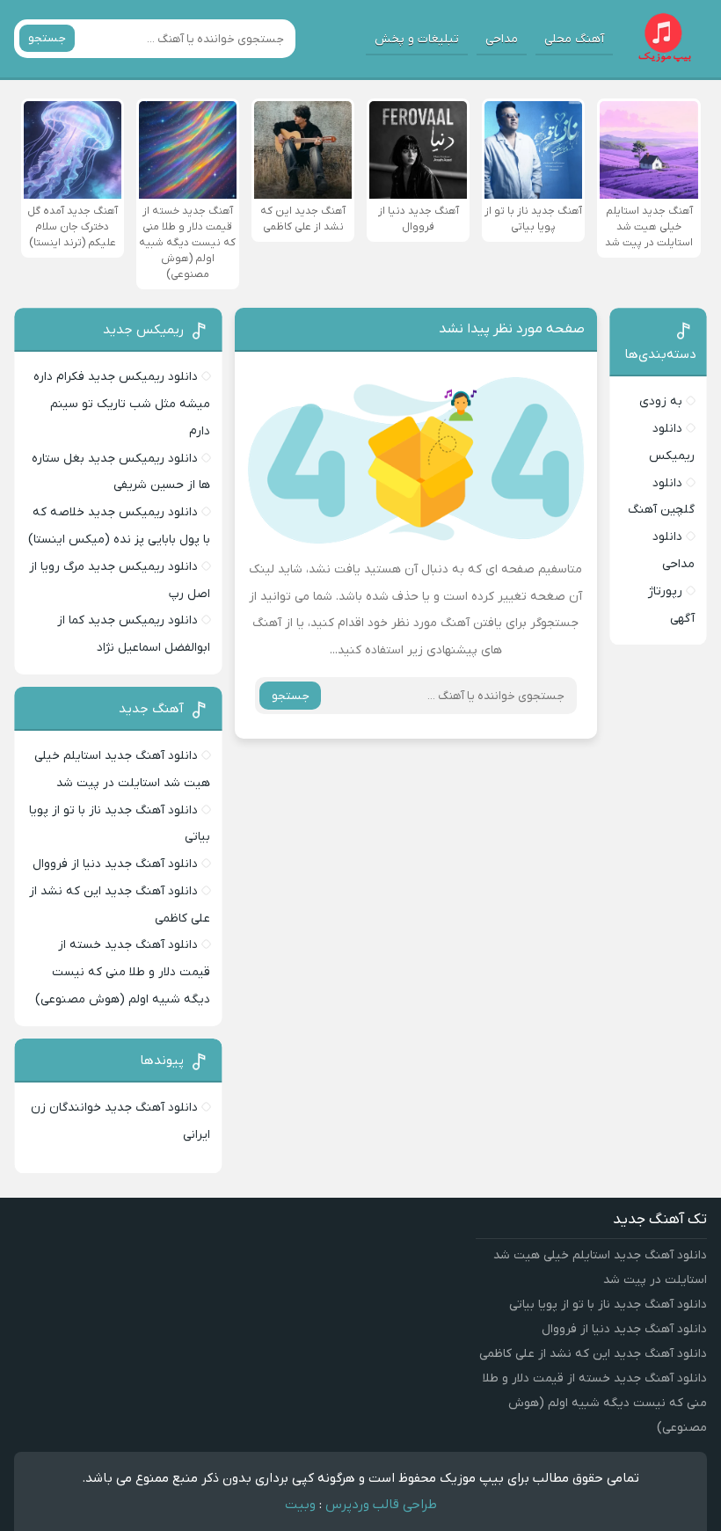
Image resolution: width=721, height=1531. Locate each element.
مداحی (501, 39)
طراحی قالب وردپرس (381, 1504)
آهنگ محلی (574, 39)
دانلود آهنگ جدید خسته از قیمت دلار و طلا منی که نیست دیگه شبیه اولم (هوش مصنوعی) (122, 972)
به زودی (660, 401)
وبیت (300, 1504)
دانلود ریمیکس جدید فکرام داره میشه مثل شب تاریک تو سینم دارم (121, 404)
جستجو (47, 38)
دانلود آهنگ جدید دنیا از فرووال (115, 864)
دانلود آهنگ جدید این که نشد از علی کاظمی (593, 1353)
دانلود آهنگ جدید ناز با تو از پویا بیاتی (608, 1304)
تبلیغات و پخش (417, 39)
